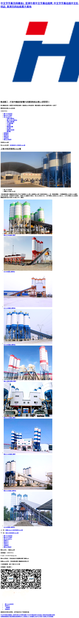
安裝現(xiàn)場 (21, 145)
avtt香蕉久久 (25, 616)
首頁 (11, 145)
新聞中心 (6, 540)
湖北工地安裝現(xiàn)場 (12, 533)
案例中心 (14, 145)
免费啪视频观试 (5, 616)
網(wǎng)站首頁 (8, 535)
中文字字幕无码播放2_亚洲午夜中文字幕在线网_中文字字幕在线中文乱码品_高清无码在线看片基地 (28, 615)
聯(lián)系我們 (7, 547)
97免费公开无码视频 (47, 616)
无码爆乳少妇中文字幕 (35, 616)
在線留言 (6, 545)
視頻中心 (6, 544)
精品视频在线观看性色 (16, 616)
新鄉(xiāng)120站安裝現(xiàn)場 (14, 530)
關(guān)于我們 (8, 537)
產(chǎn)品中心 (8, 539)
